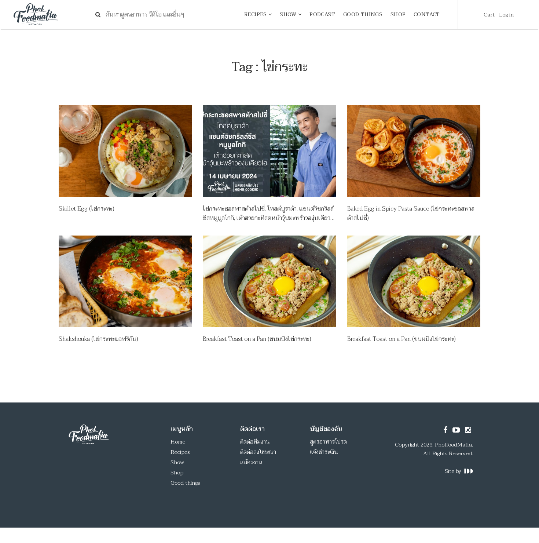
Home (177, 442)
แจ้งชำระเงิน (324, 452)
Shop (176, 472)
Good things (185, 483)
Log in (506, 14)
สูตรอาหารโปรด (328, 442)
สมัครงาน (251, 462)
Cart (489, 14)
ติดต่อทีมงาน (255, 442)
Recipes (180, 452)
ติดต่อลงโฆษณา (258, 452)
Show (177, 462)
